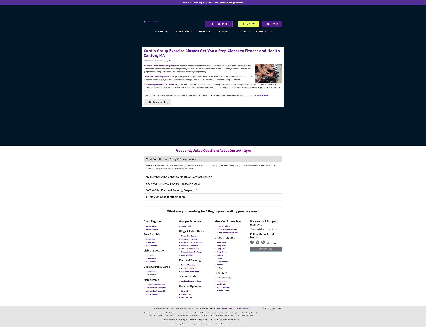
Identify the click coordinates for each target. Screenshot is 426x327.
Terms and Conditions (224, 308)
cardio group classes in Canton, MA (162, 84)
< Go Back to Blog (157, 102)
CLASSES (224, 31)
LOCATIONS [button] (161, 31)
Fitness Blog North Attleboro (192, 242)
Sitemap (245, 308)
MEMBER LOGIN (266, 249)
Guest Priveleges (152, 229)
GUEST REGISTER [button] (219, 24)
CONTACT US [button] (263, 31)
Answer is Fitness (152, 61)
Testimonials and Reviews (191, 281)
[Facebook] (252, 243)
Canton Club (150, 239)
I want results (222, 281)
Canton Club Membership (155, 284)
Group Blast (221, 245)
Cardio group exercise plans (155, 76)
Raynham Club (151, 245)
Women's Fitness (187, 268)
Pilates (219, 258)
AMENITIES (204, 31)
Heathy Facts (221, 284)
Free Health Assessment (190, 271)
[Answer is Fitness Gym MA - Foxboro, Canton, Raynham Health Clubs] (151, 22)
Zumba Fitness (222, 261)
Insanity (220, 264)
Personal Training (188, 265)
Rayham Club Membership (156, 291)
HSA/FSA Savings (223, 290)
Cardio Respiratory (224, 278)
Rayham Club (151, 262)
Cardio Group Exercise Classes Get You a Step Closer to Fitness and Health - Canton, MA (213, 53)
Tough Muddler (187, 255)
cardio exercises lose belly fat (160, 65)
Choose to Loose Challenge (191, 252)
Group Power (222, 242)
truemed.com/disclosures (224, 324)
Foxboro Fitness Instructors (227, 232)
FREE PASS (272, 24)
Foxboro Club (151, 242)
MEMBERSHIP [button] (183, 31)
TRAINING (243, 31)
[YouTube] (272, 243)
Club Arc (220, 255)
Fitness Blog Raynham (189, 245)
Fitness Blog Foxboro (189, 239)
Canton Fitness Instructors (227, 229)
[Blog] (263, 243)
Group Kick (221, 248)
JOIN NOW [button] (248, 24)
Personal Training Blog (190, 248)
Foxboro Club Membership (156, 288)
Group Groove (222, 252)
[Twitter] (258, 243)
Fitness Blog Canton (188, 236)
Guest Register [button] (151, 226)
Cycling (219, 268)
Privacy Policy (237, 308)
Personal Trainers (223, 226)
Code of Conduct (152, 294)
